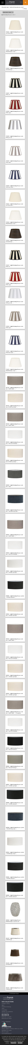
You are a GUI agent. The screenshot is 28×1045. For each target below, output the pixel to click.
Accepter (20, 1042)
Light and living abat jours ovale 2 (17, 7)
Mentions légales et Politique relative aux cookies (12, 1028)
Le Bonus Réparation (6, 1021)
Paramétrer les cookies (7, 1030)
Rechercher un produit (6, 1017)
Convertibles (4, 1010)
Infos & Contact (5, 1032)
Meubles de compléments (7, 1011)
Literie (3, 1008)
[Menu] (2, 2)
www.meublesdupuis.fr (6, 1033)
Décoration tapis (5, 7)
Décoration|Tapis (5, 1013)
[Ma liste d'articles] (21, 2)
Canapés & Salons (6, 1003)
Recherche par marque (6, 1018)
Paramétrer (13, 1042)
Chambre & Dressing (6, 1007)
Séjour (3, 1005)
